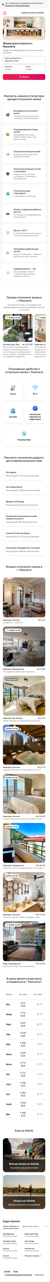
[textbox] (13, 69)
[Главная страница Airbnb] (5, 13)
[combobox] (24, 60)
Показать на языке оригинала (17, 6)
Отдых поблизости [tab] (11, 1226)
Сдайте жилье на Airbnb (32, 12)
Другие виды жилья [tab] (30, 1226)
